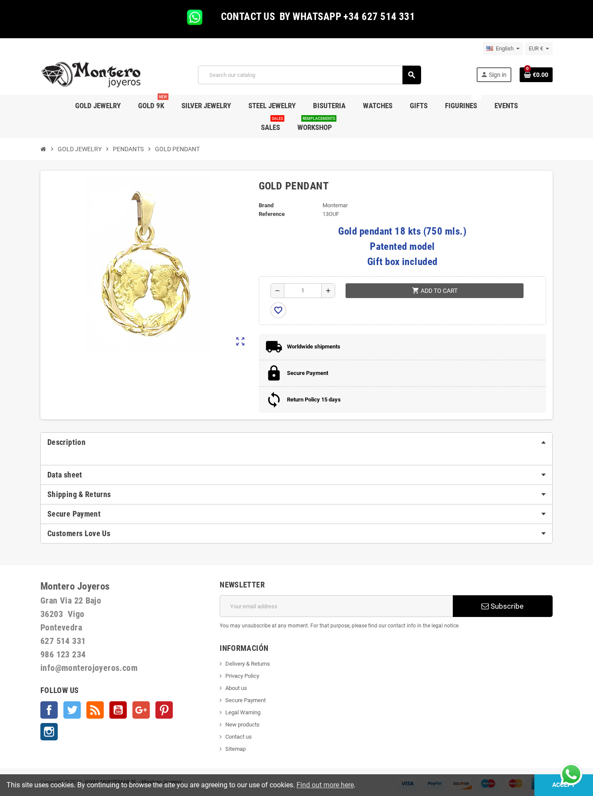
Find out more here (325, 785)
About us (236, 688)
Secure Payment (245, 700)
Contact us (238, 736)
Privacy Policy (242, 676)
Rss (95, 710)
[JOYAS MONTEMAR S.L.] (91, 74)
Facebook (49, 710)
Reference (272, 214)
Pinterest (164, 710)
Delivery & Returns (247, 663)
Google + (141, 710)
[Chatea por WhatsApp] (571, 773)
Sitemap (235, 749)
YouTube (118, 710)
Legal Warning (242, 712)
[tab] (296, 442)
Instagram (49, 731)
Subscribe (506, 606)
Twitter (72, 710)
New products (242, 724)
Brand (266, 205)
